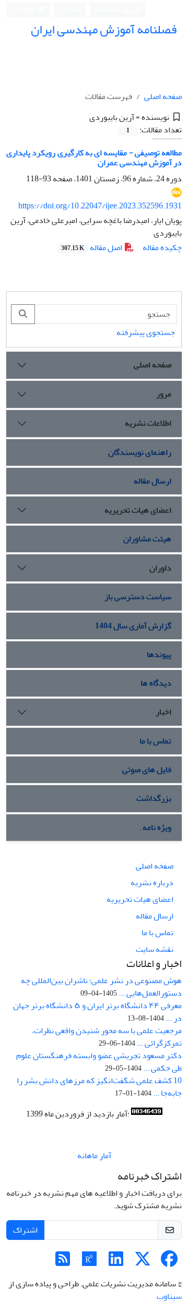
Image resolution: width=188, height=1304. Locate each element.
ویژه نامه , (155, 827)
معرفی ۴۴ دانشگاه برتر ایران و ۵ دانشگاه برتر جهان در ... (97, 1012)
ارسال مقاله (152, 481)
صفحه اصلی (163, 96)
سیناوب (169, 1296)
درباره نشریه (152, 882)
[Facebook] (169, 1262)
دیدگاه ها (155, 683)
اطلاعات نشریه (148, 423)
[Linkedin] (115, 1262)
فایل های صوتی (146, 769)
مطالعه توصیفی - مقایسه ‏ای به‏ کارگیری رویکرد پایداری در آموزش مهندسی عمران (94, 157)
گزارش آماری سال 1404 (133, 626)
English (25, 10)
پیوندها (159, 654)
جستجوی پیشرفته (145, 332)
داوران (160, 568)
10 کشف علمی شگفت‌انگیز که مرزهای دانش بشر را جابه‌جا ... (99, 1087)
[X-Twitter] (142, 1262)
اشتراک (25, 1230)
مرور (163, 394)
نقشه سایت (154, 949)
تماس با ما (155, 741)
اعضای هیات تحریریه (137, 510)
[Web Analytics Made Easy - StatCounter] (146, 1114)
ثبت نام (72, 9)
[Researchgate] (89, 1262)
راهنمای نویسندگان (139, 452)
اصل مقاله (92, 247)
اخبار (163, 711)
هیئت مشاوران (147, 539)
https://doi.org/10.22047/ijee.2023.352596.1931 (100, 206)
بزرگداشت (153, 798)
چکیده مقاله (162, 247)
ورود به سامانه (116, 10)
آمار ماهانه (94, 1155)
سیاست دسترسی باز (137, 596)
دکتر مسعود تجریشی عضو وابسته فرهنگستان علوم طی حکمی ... (99, 1062)
